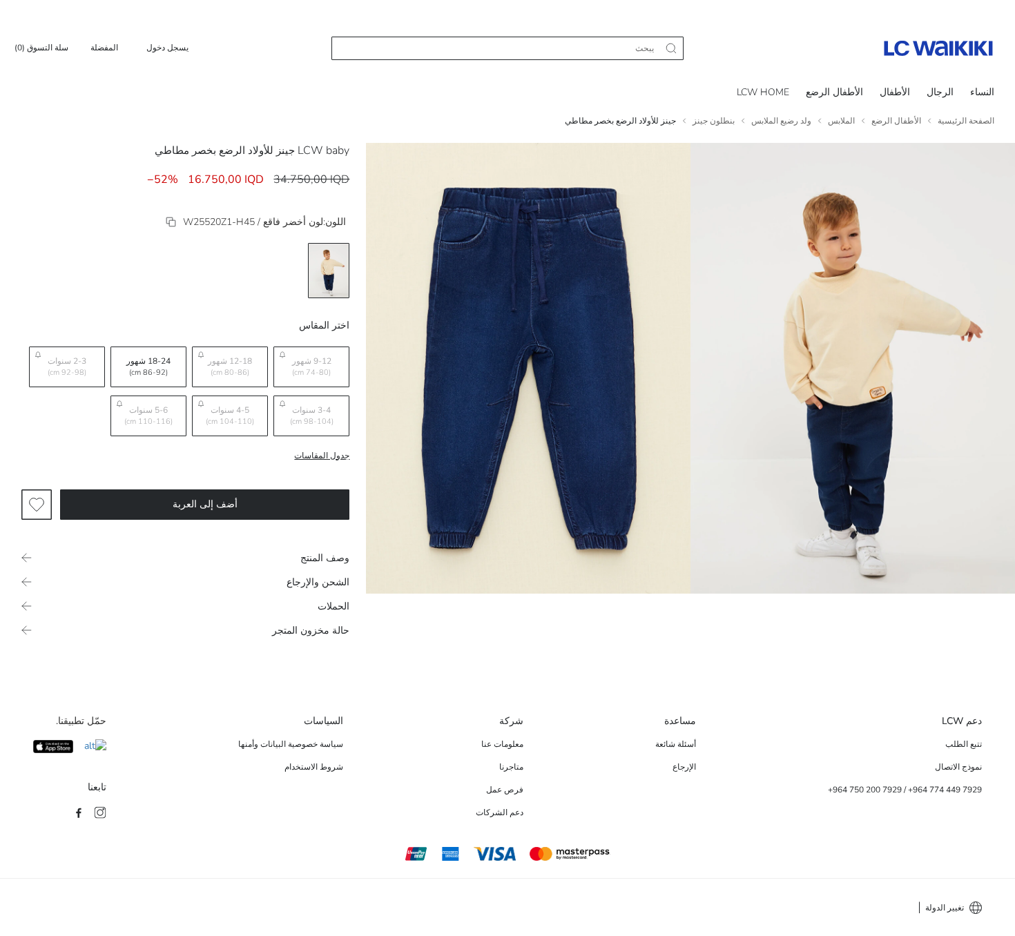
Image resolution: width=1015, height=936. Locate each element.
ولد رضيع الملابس (781, 120)
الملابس (841, 120)
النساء (982, 92)
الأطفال (895, 92)
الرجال (940, 92)
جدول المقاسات (321, 455)
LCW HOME (763, 92)
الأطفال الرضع (834, 92)
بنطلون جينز (714, 120)
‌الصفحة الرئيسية (966, 120)
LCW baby (323, 150)
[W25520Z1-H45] (170, 221)
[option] (328, 270)
